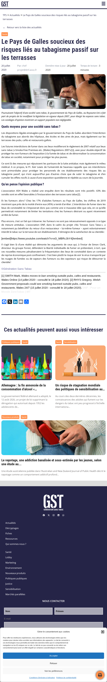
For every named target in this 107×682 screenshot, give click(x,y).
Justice (8, 583)
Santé (4, 34)
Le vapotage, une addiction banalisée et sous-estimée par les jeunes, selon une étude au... (51, 462)
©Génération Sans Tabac (16, 268)
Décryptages (12, 528)
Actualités (15, 15)
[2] (79, 194)
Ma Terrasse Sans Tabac (88, 225)
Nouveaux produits (10, 417)
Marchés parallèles (15, 594)
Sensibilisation (70, 342)
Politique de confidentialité (66, 678)
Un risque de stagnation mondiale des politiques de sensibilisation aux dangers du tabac (79, 387)
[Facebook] (44, 515)
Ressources (11, 538)
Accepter (53, 655)
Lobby (8, 557)
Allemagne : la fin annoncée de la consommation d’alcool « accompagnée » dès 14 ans (23, 387)
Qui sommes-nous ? (15, 544)
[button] (102, 631)
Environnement (13, 567)
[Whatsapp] (63, 515)
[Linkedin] (58, 515)
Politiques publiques (11, 342)
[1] (72, 150)
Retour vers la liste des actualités (22, 27)
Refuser (53, 663)
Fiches (8, 533)
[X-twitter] (49, 515)
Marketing (10, 562)
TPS (5, 15)
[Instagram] (53, 515)
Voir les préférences (53, 671)
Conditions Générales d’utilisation (42, 678)
